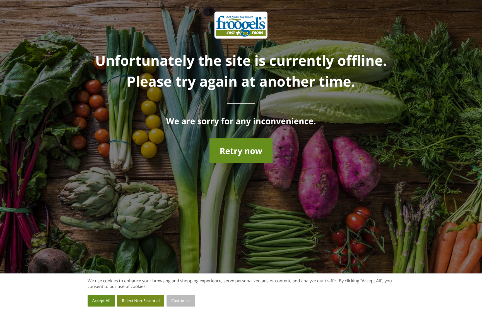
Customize (181, 300)
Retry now (241, 150)
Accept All (101, 300)
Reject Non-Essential (141, 300)
